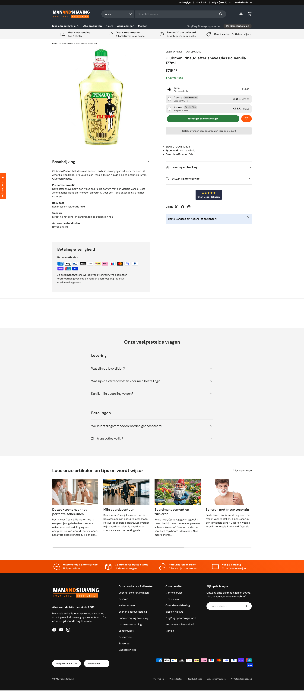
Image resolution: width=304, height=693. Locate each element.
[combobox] (163, 14)
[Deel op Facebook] (182, 207)
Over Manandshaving (177, 605)
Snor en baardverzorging (133, 611)
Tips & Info (201, 2)
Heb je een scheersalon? (179, 624)
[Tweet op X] (176, 207)
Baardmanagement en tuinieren (172, 511)
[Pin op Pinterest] (189, 207)
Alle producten (92, 26)
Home (54, 43)
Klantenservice (174, 592)
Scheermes (125, 637)
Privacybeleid (158, 679)
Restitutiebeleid (195, 679)
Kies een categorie (64, 26)
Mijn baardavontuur (118, 509)
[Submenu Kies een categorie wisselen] (78, 26)
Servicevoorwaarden (216, 679)
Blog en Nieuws (174, 611)
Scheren (123, 599)
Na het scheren (127, 605)
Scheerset (124, 643)
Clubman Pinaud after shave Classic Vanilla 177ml (79, 43)
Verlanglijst (185, 2)
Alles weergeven (242, 470)
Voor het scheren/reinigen (134, 592)
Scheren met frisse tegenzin (227, 509)
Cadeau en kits (127, 649)
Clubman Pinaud (174, 51)
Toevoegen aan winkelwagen (203, 118)
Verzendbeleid (176, 679)
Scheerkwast (126, 630)
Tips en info (172, 599)
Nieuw (109, 26)
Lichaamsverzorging (130, 624)
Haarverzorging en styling (133, 618)
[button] (249, 13)
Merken (142, 26)
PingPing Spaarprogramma (203, 26)
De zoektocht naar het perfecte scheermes (69, 511)
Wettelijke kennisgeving (241, 679)
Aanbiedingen (125, 26)
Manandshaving (67, 679)
